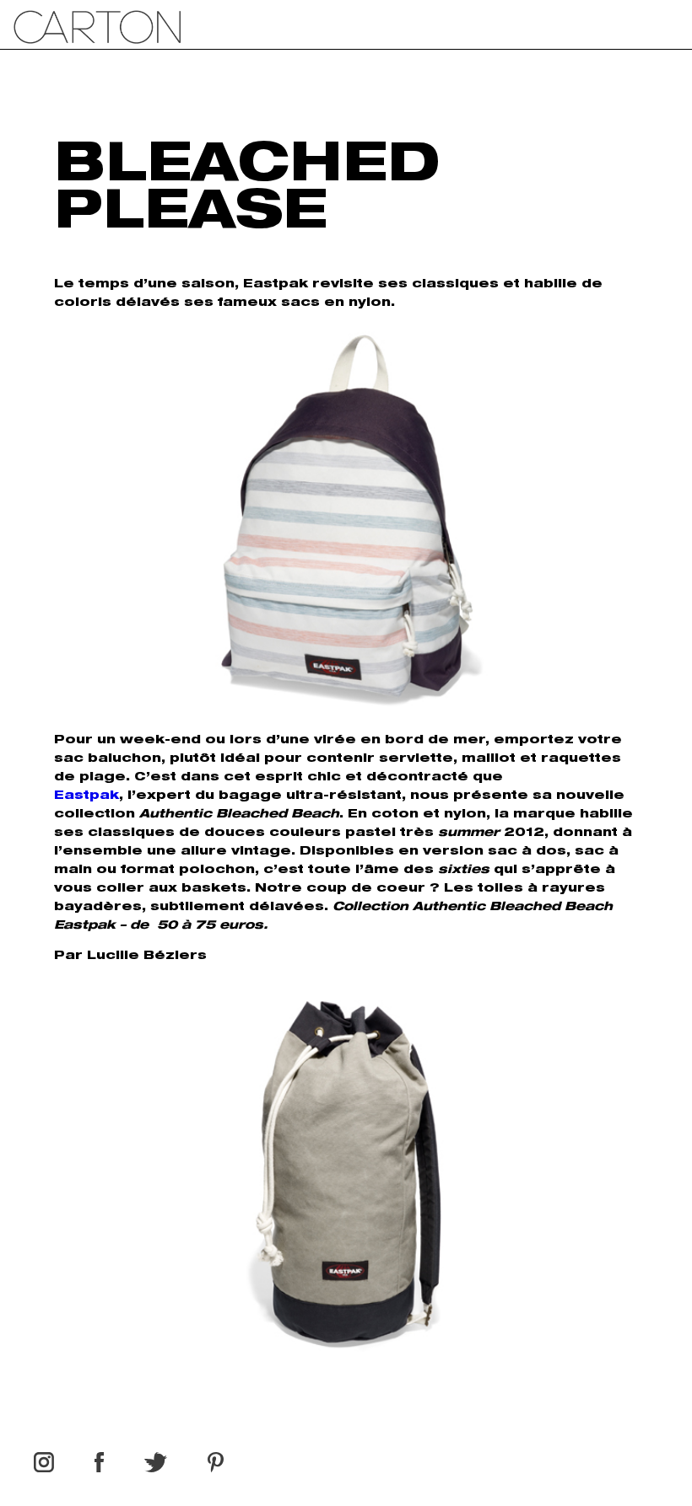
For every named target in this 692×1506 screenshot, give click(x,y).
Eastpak (86, 796)
